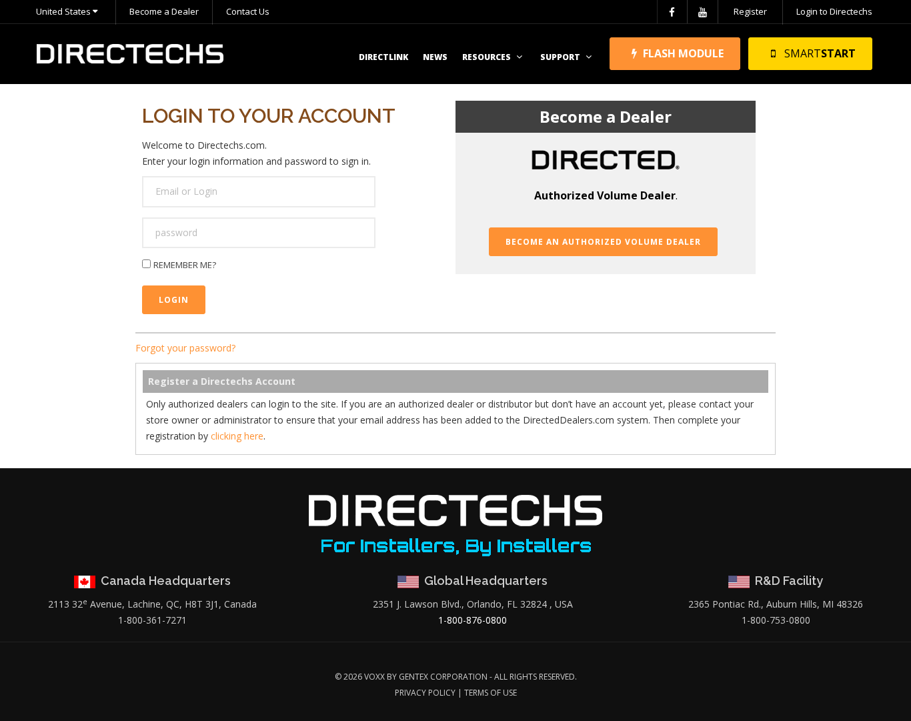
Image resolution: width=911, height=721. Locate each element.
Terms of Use (490, 692)
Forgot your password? (185, 347)
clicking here (237, 436)
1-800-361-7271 (152, 620)
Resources (486, 57)
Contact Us (247, 11)
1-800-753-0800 (776, 620)
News (435, 57)
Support (560, 57)
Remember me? (184, 265)
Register (750, 11)
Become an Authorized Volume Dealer (603, 241)
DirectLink (383, 57)
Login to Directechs (834, 11)
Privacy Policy (425, 692)
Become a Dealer (164, 11)
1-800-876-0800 (472, 620)
